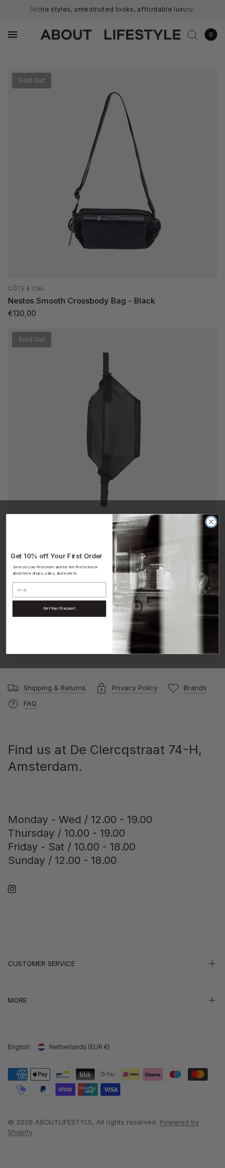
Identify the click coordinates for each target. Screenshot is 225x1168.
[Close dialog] (211, 521)
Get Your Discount (59, 608)
